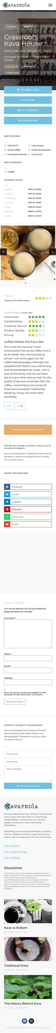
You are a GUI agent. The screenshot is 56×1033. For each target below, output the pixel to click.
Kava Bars (11, 846)
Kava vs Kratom (15, 928)
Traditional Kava (16, 965)
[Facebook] (24, 1021)
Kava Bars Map (15, 852)
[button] (50, 5)
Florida (11, 26)
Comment (10, 618)
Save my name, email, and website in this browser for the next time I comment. (25, 694)
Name (8, 654)
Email (7, 666)
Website (8, 678)
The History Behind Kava (22, 1003)
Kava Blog (12, 858)
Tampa (27, 26)
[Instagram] (31, 1021)
